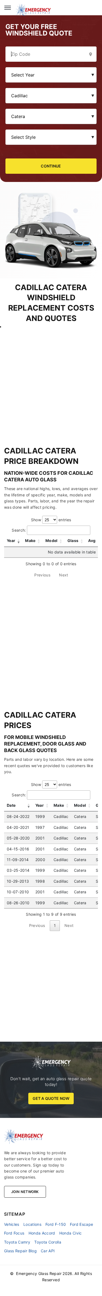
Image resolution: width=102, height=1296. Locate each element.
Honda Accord (42, 1233)
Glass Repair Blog (20, 1250)
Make (30, 540)
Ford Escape (81, 1224)
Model (51, 540)
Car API (48, 1250)
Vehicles (11, 1224)
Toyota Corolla (47, 1242)
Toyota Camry (17, 1242)
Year (11, 540)
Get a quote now (51, 1098)
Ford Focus (14, 1233)
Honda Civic (70, 1233)
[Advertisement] (51, 381)
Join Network (25, 1191)
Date (11, 805)
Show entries (51, 519)
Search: (19, 530)
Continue (51, 166)
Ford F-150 (55, 1224)
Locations (32, 1224)
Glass (73, 540)
